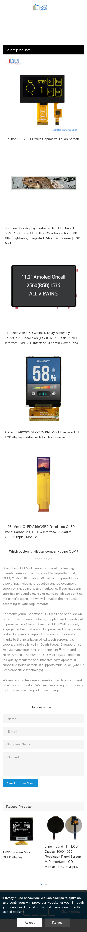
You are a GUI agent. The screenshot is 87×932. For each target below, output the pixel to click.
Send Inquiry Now (20, 783)
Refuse (57, 922)
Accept (30, 922)
